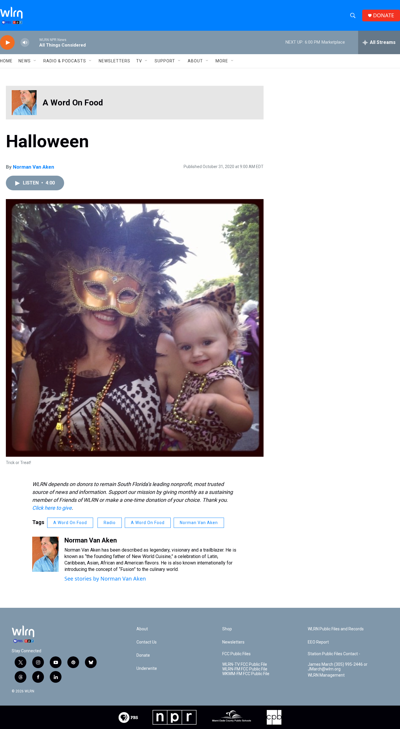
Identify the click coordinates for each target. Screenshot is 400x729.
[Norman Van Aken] (45, 554)
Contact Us (146, 642)
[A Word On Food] (24, 102)
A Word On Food (72, 102)
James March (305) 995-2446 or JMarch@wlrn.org (337, 666)
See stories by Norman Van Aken (105, 578)
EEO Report (318, 642)
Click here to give (52, 508)
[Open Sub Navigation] (35, 61)
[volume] (25, 42)
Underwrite (146, 668)
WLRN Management (326, 675)
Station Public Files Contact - (334, 654)
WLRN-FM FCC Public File (244, 669)
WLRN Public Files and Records (336, 629)
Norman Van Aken (33, 167)
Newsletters (114, 61)
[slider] (34, 42)
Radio (110, 522)
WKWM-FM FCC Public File (245, 674)
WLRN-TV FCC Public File (244, 664)
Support (165, 61)
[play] (7, 42)
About (195, 61)
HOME (6, 61)
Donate (143, 655)
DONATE (383, 15)
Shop (227, 629)
